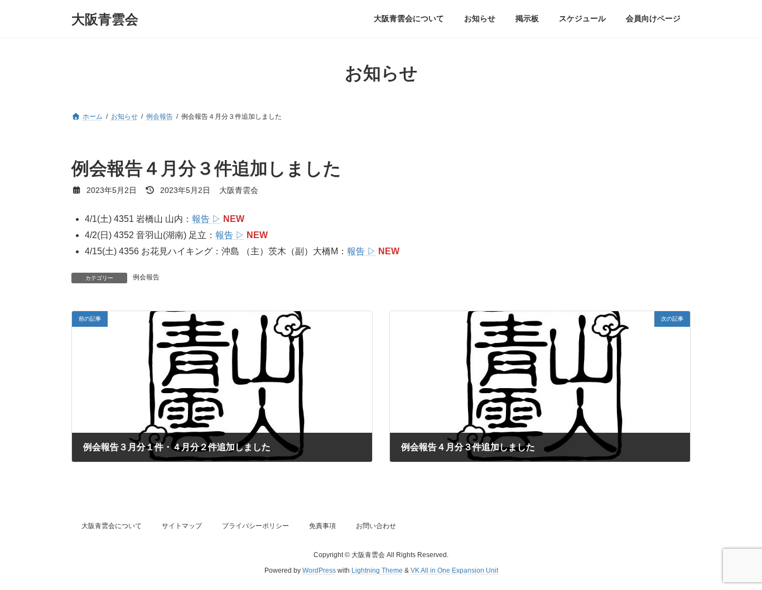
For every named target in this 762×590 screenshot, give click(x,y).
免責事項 (322, 526)
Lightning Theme (377, 571)
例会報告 (146, 277)
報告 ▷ (206, 219)
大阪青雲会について (111, 526)
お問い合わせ (376, 526)
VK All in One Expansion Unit (454, 571)
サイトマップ (182, 526)
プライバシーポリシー (255, 526)
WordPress (319, 571)
